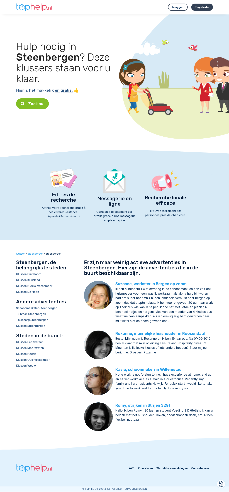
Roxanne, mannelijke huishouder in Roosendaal (160, 333)
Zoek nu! (36, 103)
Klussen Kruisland (28, 280)
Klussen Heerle (26, 354)
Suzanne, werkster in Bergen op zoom (151, 283)
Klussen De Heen (27, 292)
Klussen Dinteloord (29, 274)
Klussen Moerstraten (30, 348)
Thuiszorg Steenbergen (32, 320)
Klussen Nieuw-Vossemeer (34, 286)
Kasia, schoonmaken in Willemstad (148, 369)
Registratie (202, 7)
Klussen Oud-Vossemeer (33, 359)
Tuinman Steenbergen (31, 314)
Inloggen (177, 7)
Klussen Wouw (26, 365)
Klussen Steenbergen (30, 326)
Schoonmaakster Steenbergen (36, 308)
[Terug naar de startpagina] (34, 7)
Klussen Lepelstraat (29, 342)
